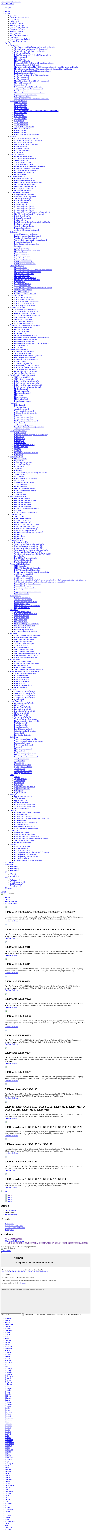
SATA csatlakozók (20, 85)
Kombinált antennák (21, 146)
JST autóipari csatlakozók (23, 319)
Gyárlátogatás (14, 21)
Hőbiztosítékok (19, 590)
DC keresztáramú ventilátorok (24, 804)
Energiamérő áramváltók (22, 502)
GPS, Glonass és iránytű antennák (26, 138)
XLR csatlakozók (20, 220)
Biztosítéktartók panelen (22, 586)
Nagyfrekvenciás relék (22, 789)
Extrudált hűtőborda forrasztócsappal (27, 836)
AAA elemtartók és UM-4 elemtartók (27, 367)
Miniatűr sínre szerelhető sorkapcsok (27, 250)
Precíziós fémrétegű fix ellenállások (26, 624)
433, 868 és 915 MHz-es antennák (26, 144)
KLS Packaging (15, 33)
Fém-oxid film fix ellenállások (24, 626)
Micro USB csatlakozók (22, 83)
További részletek (11, 921)
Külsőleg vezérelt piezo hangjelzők (26, 383)
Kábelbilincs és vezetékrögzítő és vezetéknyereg (31, 435)
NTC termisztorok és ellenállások (26, 632)
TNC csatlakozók (20, 119)
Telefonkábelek (19, 474)
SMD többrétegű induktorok (24, 651)
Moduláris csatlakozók (22, 276)
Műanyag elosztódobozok (23, 749)
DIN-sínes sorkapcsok (22, 256)
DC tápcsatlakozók (21, 204)
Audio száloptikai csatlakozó (24, 194)
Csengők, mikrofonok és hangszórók (23, 375)
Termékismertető (11, 1210)
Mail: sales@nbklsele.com (14, 1241)
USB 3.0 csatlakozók (21, 77)
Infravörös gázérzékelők (22, 709)
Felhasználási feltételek (18, 41)
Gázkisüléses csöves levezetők (25, 588)
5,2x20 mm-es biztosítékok (23, 578)
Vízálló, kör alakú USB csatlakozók (26, 302)
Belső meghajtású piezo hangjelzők (26, 381)
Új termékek (9, 862)
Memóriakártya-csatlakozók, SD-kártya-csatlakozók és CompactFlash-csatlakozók (43, 69)
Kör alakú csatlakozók (17, 176)
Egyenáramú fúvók (21, 801)
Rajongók (13, 795)
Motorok (13, 810)
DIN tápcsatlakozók (21, 202)
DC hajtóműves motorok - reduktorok (27, 812)
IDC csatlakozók (20, 59)
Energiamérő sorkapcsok (23, 504)
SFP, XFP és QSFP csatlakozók (25, 278)
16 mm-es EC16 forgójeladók (24, 697)
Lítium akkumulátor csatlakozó (25, 357)
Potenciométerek (15, 596)
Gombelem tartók (20, 361)
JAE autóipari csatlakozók (23, 317)
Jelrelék (17, 777)
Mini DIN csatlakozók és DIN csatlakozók (29, 214)
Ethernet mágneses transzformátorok (27, 280)
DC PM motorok (20, 820)
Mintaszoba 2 (14, 868)
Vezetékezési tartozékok (18, 431)
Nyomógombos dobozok (23, 767)
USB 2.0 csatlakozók (21, 79)
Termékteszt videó (16, 886)
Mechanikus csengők (21, 389)
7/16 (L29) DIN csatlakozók (24, 127)
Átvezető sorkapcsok (21, 248)
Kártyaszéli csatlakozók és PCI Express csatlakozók (32, 71)
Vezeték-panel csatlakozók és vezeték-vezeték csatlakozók (34, 47)
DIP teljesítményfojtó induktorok (25, 637)
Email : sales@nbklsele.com (11, 2)
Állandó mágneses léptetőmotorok (26, 828)
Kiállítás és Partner (16, 23)
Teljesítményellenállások (22, 612)
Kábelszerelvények (16, 457)
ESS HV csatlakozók (21, 331)
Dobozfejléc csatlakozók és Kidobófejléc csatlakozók (32, 55)
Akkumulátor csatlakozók (19, 349)
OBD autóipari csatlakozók (23, 321)
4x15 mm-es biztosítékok (23, 576)
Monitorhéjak (19, 763)
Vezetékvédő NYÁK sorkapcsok (25, 238)
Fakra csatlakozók (20, 113)
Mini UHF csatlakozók (22, 129)
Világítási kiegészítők (17, 154)
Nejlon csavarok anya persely (24, 445)
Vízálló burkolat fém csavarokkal (25, 739)
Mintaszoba (9, 864)
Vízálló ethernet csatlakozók (24, 300)
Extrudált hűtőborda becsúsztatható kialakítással (31, 838)
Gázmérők (18, 510)
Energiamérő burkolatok (22, 506)
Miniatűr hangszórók (21, 391)
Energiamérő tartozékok (18, 496)
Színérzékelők (19, 733)
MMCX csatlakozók (21, 109)
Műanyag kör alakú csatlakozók (25, 186)
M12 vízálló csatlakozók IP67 (24, 184)
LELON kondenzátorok (22, 661)
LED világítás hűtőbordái (23, 842)
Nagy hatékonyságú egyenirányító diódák (28, 546)
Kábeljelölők (18, 455)
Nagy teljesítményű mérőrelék (24, 787)
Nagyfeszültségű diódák (22, 562)
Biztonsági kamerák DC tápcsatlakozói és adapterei (32, 852)
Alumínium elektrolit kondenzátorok (27, 663)
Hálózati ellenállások (21, 618)
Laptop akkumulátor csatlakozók (25, 371)
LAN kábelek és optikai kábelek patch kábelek (30, 472)
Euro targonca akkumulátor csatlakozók (28, 355)
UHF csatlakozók (20, 131)
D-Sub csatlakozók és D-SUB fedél (26, 65)
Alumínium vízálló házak (23, 771)
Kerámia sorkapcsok (21, 254)
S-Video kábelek (20, 494)
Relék (12, 775)
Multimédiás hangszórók (22, 393)
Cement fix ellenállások (22, 628)
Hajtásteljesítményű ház (22, 765)
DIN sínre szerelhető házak (23, 745)
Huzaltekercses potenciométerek (25, 602)
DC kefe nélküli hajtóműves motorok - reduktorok (31, 818)
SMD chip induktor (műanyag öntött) (27, 653)
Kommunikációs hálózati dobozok (26, 757)
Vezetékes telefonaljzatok (23, 290)
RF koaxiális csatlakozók (18, 101)
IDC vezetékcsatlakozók (22, 284)
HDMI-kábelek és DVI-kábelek (25, 490)
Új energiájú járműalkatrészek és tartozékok (25, 325)
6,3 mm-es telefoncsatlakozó (24, 210)
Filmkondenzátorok (21, 665)
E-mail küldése (6, 1251)
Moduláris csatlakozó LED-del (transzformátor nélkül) (33, 270)
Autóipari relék (19, 781)
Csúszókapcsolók (20, 423)
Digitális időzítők (20, 793)
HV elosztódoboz (20, 333)
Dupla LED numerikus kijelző (24, 526)
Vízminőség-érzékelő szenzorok (25, 719)
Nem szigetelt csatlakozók (23, 260)
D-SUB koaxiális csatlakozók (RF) (26, 135)
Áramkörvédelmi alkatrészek (20, 564)
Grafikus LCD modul (21, 520)
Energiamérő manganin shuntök (25, 500)
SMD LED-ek (19, 516)
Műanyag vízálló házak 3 (23, 773)
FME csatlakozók (20, 133)
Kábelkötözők (19, 437)
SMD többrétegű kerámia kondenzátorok (28, 669)
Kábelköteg (18, 470)
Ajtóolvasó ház (19, 761)
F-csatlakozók (19, 115)
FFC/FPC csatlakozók (22, 61)
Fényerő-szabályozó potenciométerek (27, 606)
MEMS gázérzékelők (21, 713)
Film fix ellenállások (21, 622)
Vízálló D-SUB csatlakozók (24, 304)
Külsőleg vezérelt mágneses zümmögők (28, 387)
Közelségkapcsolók (21, 727)
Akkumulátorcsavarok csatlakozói (26, 359)
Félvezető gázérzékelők (22, 707)
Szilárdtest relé (19, 783)
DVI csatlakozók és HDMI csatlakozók (28, 87)
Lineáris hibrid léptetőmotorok (24, 826)
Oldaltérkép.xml (11, 1214)
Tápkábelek (18, 469)
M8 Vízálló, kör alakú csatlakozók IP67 (28, 182)
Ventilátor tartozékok (21, 808)
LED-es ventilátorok (21, 802)
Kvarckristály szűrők (21, 679)
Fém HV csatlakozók (21, 329)
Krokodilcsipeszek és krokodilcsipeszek (28, 860)
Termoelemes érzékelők (22, 717)
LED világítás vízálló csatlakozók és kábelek (30, 166)
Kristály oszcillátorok (21, 677)
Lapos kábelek (19, 461)
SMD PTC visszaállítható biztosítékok (27, 568)
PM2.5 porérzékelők (21, 715)
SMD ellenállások (20, 620)
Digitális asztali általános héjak (25, 753)
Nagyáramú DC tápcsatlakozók (25, 196)
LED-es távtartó (19, 538)
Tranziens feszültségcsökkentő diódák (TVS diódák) (32, 554)
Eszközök (13, 844)
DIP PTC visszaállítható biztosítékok (27, 570)
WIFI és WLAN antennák (23, 142)
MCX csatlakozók (20, 107)
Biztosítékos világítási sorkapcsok (26, 170)
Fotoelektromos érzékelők (23, 729)
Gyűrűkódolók (19, 699)
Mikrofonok (18, 395)
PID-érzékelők (19, 705)
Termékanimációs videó (18, 882)
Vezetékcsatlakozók (21, 160)
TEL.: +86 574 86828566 (14, 1239)
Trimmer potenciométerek (23, 600)
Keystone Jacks (19, 282)
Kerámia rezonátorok (21, 681)
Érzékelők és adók (16, 701)
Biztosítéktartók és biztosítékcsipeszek (27, 584)
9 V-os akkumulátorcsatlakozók (25, 369)
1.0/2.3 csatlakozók (21, 123)
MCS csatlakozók (20, 252)
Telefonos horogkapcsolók (23, 425)
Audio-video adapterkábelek (24, 482)
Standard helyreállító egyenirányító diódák (29, 544)
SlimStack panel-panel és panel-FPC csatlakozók (31, 49)
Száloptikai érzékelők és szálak (25, 731)
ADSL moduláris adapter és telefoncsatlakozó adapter (33, 288)
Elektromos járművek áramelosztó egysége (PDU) (31, 337)
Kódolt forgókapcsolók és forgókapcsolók (29, 427)
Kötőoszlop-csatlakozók (22, 224)
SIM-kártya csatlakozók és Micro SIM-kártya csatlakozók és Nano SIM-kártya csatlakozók (46, 67)
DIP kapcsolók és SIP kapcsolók (25, 413)
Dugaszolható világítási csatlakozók (26, 168)
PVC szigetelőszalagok (22, 850)
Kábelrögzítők (19, 441)
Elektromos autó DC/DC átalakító (26, 339)
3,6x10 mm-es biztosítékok (23, 574)
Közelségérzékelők (21, 725)
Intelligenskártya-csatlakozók (24, 73)
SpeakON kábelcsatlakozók (24, 226)
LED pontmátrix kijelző (22, 522)
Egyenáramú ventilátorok (23, 797)
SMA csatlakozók (20, 103)
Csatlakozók (14, 45)
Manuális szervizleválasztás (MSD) (26, 335)
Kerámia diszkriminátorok (23, 685)
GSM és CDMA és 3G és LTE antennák (28, 140)
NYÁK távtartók (20, 433)
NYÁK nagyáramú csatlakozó (25, 264)
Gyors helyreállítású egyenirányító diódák (28, 548)
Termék (8, 43)
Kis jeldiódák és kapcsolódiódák (25, 558)
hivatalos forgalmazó (17, 25)
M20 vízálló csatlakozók (22, 190)
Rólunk (8, 13)
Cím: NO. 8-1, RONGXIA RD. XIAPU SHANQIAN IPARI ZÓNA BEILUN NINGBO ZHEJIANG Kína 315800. (46, 1243)
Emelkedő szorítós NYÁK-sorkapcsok (27, 236)
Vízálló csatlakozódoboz (22, 162)
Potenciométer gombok (22, 604)
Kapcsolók (13, 403)
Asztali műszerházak (21, 759)
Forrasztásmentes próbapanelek (25, 854)
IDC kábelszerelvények (22, 465)
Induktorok (14, 634)
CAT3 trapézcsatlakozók (22, 286)
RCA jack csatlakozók (22, 216)
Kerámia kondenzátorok (22, 667)
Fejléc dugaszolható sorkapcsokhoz (26, 244)
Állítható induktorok (21, 645)
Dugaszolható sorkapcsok (23, 242)
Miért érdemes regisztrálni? (19, 35)
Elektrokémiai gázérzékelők (24, 703)
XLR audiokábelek (21, 484)
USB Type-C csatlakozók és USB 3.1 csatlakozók (31, 75)
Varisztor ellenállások (21, 616)
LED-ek (17, 534)
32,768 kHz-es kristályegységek (25, 673)
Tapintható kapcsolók (21, 409)
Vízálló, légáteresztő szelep (23, 164)
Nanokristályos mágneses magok (25, 657)
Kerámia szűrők (19, 683)
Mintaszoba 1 (14, 866)
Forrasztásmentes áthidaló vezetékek (27, 856)
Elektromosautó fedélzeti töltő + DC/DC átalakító (31, 343)
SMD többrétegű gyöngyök (24, 649)
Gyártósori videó (16, 880)
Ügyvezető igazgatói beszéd (19, 17)
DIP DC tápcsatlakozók (22, 200)
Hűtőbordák (14, 830)
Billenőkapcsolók (20, 405)
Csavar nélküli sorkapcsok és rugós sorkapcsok (30, 240)
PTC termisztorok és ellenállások (25, 614)
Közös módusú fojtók (21, 647)
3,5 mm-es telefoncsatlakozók (24, 208)
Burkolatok (14, 737)
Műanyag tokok (19, 751)
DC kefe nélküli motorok (23, 816)
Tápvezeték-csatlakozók (22, 353)
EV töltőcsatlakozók (21, 345)
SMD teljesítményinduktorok (24, 639)
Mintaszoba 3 (14, 870)
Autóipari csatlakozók (17, 307)
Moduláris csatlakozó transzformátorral (27, 272)
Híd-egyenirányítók (21, 542)
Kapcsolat (8, 888)
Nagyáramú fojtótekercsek (23, 641)
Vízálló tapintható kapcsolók (24, 411)
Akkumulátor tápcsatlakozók (24, 351)
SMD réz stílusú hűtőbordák (24, 840)
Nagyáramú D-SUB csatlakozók (25, 95)
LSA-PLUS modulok (21, 292)
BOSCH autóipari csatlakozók (25, 313)
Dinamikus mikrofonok (22, 401)
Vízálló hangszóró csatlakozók (25, 305)
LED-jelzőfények (20, 536)
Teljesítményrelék (20, 779)
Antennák (13, 137)
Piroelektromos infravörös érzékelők (27, 721)
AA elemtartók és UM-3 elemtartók (26, 365)
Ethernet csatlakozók (17, 266)
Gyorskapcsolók (20, 407)
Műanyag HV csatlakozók (23, 327)
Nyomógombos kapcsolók (23, 417)
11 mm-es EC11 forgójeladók (24, 693)
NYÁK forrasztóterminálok (24, 262)
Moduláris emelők (20, 268)
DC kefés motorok (20, 814)
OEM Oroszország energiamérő (25, 512)
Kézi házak (18, 747)
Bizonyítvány (14, 19)
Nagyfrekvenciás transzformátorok (26, 655)
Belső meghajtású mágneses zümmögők (28, 385)
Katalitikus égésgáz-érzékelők (24, 711)
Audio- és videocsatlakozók (19, 192)
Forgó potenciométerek (22, 608)
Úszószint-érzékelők (21, 723)
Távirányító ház (19, 769)
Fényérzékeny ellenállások (23, 630)
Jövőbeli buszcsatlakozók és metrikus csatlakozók (31, 99)
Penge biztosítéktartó (21, 594)
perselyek (17, 449)
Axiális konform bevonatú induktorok (27, 636)
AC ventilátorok (20, 799)
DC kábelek (18, 492)
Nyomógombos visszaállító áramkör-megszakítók (31, 572)
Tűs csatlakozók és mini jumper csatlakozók (29, 51)
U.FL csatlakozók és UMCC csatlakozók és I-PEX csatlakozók (36, 111)
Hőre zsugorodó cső (21, 848)
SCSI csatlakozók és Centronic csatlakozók (29, 93)
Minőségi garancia (16, 31)
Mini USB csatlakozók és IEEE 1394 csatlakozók (31, 81)
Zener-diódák (19, 556)
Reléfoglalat (18, 791)
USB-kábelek (19, 467)
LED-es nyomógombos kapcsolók (26, 421)
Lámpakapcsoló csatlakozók (24, 172)
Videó (7, 878)
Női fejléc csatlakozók (22, 53)
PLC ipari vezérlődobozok (23, 755)
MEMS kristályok (20, 687)
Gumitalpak (18, 451)
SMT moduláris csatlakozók (24, 274)
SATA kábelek (19, 476)
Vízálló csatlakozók (17, 296)
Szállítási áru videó (16, 884)
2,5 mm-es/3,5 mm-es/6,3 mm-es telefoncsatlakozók (32, 212)
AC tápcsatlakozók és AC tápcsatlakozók (28, 89)
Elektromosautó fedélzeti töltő (24, 341)
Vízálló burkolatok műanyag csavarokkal (28, 741)
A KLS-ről (13, 15)
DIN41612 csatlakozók (22, 97)
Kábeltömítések (19, 439)
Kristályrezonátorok (21, 675)
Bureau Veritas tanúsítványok (20, 39)
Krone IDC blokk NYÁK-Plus (25, 294)
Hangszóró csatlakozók (22, 228)
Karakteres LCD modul (22, 518)
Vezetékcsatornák (20, 443)
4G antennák (18, 152)
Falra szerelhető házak (22, 743)
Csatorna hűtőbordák (21, 832)
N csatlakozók (19, 121)
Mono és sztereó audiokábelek (24, 488)
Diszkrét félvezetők (16, 540)
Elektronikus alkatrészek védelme (26, 453)
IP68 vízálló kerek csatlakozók (25, 180)
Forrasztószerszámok (21, 858)
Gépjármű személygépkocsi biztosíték (27, 592)
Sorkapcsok (14, 232)
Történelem (14, 37)
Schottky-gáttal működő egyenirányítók (28, 552)
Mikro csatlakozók (20, 57)
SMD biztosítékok (20, 566)
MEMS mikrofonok (21, 399)
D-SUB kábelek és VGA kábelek (26, 478)
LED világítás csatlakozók (23, 156)
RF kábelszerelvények (22, 150)
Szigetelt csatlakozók (21, 258)
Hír (6, 872)
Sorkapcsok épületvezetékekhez (25, 158)
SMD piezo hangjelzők (22, 377)
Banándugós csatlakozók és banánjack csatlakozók (32, 222)
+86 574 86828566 (7, 4)
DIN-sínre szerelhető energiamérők (26, 508)
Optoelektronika (15, 514)
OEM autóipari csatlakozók (23, 323)
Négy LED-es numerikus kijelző (25, 530)
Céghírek (13, 874)
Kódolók (13, 689)
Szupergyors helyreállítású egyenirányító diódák (31, 550)
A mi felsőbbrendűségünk (19, 27)
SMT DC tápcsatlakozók (23, 198)
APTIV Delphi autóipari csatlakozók (27, 315)
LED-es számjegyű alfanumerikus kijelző (28, 532)
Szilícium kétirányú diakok (23, 560)
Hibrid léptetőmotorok (22, 824)
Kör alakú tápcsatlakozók (23, 178)
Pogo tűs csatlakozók (21, 91)
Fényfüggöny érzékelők (22, 735)
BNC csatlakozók (20, 117)
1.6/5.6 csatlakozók (21, 125)
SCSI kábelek (19, 480)
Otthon (7, 11)
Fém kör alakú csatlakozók (23, 188)
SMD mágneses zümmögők (24, 379)
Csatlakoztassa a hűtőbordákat (24, 834)
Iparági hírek (14, 876)
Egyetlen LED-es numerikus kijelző (26, 524)
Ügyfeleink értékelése (17, 29)
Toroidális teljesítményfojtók (24, 643)
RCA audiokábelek (21, 486)
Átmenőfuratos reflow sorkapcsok (26, 234)
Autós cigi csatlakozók (22, 846)
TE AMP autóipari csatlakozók (25, 309)
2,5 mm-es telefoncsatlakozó (24, 206)
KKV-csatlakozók (20, 105)
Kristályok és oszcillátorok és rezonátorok (24, 671)
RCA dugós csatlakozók (22, 218)
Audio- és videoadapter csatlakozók (26, 230)
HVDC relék (18, 347)
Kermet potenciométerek (22, 598)
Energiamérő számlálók (22, 498)
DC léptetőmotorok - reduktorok (25, 822)
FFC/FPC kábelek (20, 459)
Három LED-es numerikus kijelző (26, 528)
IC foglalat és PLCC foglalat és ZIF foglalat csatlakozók (33, 63)
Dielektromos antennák (22, 148)
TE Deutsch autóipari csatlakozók (26, 311)
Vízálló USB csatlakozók (23, 298)
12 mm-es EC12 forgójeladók (24, 695)
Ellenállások (14, 610)
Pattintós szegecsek (21, 447)
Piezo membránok (20, 397)
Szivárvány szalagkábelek (23, 463)
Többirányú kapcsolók (22, 429)
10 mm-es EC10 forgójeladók (24, 691)
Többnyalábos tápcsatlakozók (24, 373)
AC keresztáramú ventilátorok (24, 806)
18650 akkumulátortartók (23, 363)
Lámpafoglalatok (20, 174)
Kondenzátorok (15, 659)
